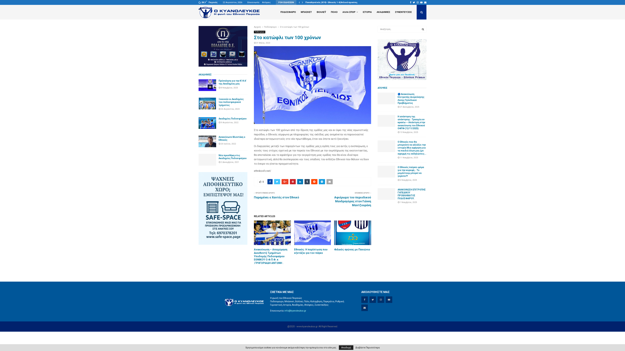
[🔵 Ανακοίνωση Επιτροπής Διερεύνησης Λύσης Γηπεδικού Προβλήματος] (386, 98)
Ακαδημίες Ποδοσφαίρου (233, 118)
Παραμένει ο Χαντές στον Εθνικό (276, 197)
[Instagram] (418, 2)
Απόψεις (266, 2)
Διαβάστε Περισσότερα (367, 347)
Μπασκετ (306, 12)
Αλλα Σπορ (348, 12)
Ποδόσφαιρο (259, 32)
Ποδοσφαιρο (288, 12)
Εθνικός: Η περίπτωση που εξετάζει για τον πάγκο (310, 251)
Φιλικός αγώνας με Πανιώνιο (352, 249)
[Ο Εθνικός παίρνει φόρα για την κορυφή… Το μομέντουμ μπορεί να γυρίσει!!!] (386, 171)
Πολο (334, 12)
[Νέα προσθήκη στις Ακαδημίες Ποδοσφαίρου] (207, 160)
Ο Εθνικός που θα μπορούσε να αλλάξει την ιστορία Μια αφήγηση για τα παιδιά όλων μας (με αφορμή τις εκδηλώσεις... (412, 148)
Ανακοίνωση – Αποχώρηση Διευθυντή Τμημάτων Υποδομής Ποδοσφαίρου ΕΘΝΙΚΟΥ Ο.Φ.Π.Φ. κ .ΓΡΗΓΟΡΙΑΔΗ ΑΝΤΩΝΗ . (270, 256)
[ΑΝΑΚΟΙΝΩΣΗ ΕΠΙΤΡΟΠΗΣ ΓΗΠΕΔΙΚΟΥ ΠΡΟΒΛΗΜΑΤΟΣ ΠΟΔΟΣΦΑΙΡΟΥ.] (386, 194)
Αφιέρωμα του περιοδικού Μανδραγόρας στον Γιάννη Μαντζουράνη (352, 201)
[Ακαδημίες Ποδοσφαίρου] (207, 123)
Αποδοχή (346, 347)
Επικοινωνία (253, 2)
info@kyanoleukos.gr (295, 310)
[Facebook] (410, 2)
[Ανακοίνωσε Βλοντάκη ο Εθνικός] (207, 141)
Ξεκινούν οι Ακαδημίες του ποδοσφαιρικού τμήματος (231, 102)
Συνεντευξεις (403, 12)
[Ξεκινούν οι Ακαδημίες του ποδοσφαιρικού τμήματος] (207, 103)
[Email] (425, 2)
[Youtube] (421, 2)
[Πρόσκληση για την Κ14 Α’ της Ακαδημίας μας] (207, 85)
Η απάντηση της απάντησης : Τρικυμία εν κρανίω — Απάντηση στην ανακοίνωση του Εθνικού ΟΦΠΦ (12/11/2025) (411, 122)
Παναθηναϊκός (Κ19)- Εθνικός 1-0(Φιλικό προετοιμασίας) (335, 2)
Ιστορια (367, 12)
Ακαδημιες (383, 12)
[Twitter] (414, 2)
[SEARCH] (422, 29)
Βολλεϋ (321, 12)
